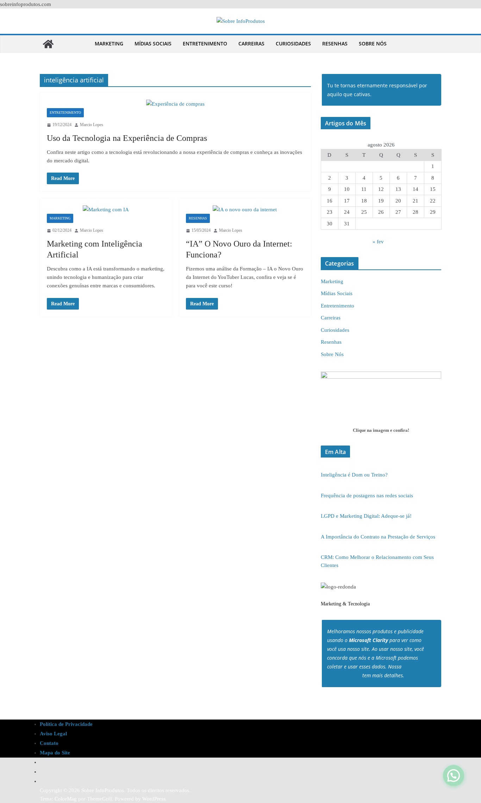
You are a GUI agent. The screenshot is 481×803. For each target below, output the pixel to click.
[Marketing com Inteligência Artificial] (106, 209)
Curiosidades (293, 43)
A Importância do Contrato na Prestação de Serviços (378, 537)
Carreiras (251, 43)
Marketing (109, 43)
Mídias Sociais (153, 43)
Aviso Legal (53, 733)
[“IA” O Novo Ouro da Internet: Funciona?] (245, 209)
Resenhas (335, 43)
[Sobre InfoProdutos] (48, 44)
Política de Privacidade (66, 724)
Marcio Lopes (91, 124)
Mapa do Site (55, 752)
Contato (49, 743)
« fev (378, 241)
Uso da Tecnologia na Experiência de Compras (127, 138)
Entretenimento (205, 43)
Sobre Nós (373, 43)
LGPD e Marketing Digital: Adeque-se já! (366, 516)
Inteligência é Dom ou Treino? (354, 475)
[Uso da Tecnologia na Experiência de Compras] (175, 104)
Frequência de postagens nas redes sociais (367, 495)
